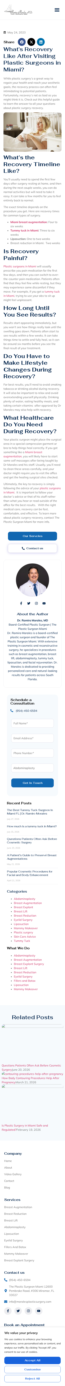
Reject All (32, 1378)
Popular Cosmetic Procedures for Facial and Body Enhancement (29, 873)
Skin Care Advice (25, 936)
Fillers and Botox (25, 980)
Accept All (32, 1360)
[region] (32, 1356)
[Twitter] (29, 603)
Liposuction (21, 924)
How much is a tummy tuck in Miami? (32, 826)
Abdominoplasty (24, 898)
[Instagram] (36, 603)
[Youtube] (44, 603)
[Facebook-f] (21, 603)
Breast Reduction (25, 915)
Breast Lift (20, 911)
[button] (57, 10)
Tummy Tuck (22, 941)
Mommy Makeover (26, 928)
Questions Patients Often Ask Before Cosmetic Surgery (32, 840)
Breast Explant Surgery (29, 964)
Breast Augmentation (28, 903)
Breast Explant (23, 907)
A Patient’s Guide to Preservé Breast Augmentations (32, 857)
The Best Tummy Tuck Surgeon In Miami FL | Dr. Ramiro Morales (30, 811)
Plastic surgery (23, 932)
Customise (32, 1369)
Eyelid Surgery (23, 919)
